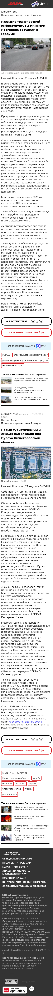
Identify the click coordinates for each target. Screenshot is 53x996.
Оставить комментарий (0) (26, 332)
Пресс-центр (10, 863)
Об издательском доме (17, 858)
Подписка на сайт (14, 878)
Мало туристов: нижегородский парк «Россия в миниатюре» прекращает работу (31, 828)
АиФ (23, 481)
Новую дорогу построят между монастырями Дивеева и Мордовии (30, 398)
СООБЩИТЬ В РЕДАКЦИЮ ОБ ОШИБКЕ (24, 886)
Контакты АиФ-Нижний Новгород (24, 882)
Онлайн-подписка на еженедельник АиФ (16, 872)
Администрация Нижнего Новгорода (21, 73)
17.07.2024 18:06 (9, 12)
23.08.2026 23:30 (9, 414)
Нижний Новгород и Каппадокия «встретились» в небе (29, 817)
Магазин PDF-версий (15, 867)
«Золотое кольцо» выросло (25, 721)
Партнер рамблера (28, 982)
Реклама (25, 863)
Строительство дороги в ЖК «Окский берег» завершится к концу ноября (31, 379)
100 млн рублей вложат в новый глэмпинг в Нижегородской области (31, 808)
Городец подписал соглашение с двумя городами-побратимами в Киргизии (29, 837)
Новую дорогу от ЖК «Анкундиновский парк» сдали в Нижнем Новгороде (29, 390)
